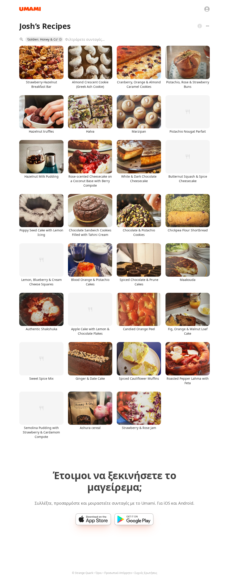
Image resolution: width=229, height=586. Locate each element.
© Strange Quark (82, 573)
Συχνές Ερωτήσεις (145, 573)
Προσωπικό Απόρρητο (118, 573)
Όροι (98, 573)
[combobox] (134, 39)
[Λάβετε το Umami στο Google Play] (133, 519)
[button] (44, 39)
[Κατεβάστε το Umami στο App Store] (93, 519)
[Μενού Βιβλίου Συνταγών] (207, 26)
